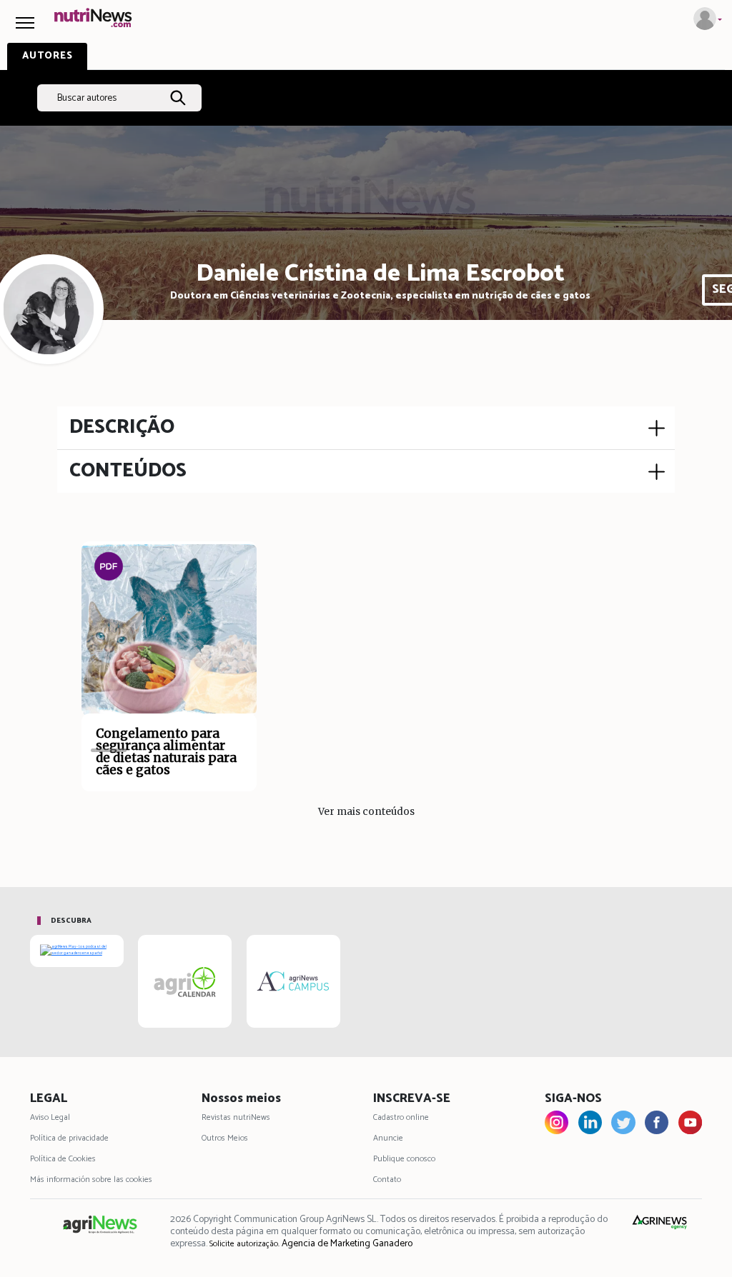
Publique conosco (404, 1159)
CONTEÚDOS (128, 471)
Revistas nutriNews (236, 1117)
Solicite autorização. (244, 1244)
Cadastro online (401, 1117)
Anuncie (388, 1138)
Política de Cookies (63, 1159)
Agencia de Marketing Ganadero (347, 1243)
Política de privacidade (69, 1138)
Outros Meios (225, 1138)
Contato (387, 1179)
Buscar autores (87, 98)
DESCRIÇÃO (121, 427)
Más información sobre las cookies (91, 1179)
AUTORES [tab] (47, 56)
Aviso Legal (50, 1117)
